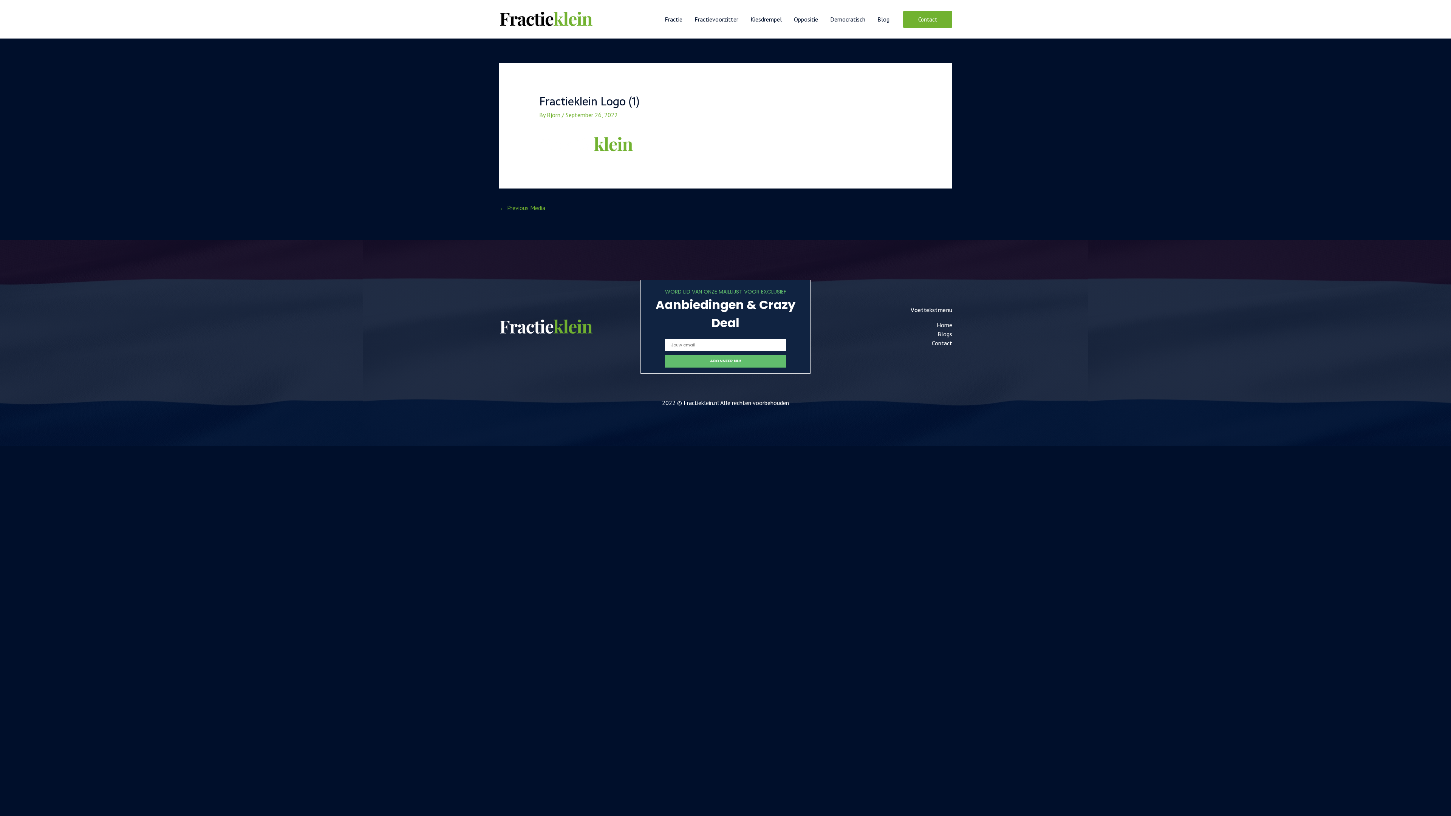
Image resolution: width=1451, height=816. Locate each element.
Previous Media (522, 208)
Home (944, 325)
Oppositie (806, 19)
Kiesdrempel (766, 19)
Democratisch (847, 19)
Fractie (673, 19)
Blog (883, 19)
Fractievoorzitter (716, 19)
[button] (927, 19)
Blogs (944, 334)
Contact (942, 343)
